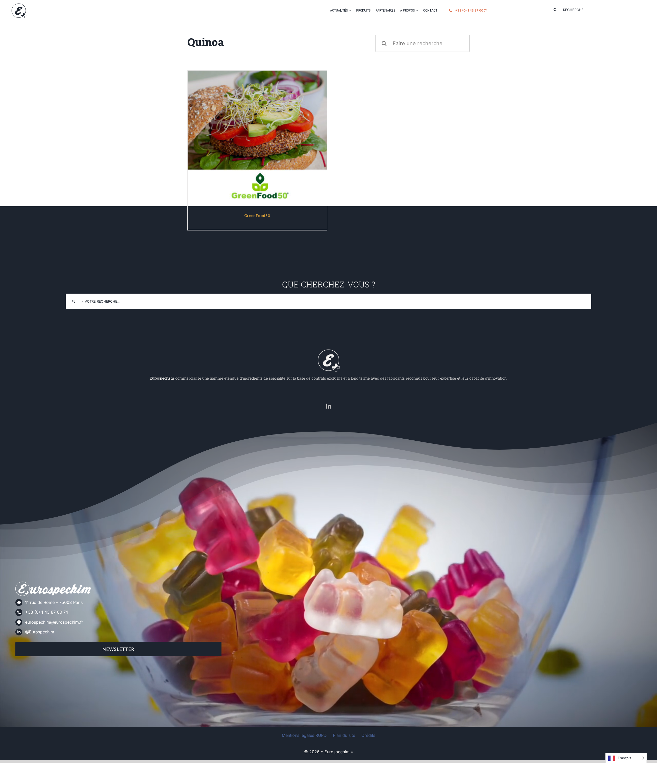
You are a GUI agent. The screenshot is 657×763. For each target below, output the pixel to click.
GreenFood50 (257, 133)
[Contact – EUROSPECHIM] (18, 4)
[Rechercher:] (422, 42)
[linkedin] (328, 406)
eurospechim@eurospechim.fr (54, 622)
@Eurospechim (39, 631)
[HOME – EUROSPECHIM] (328, 350)
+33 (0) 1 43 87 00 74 (46, 612)
